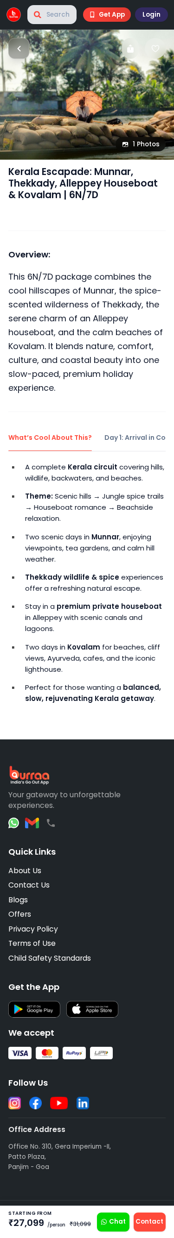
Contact (149, 1221)
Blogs (18, 899)
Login (151, 14)
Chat (117, 1221)
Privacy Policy (33, 929)
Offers (19, 914)
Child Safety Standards (49, 958)
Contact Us (29, 885)
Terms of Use (32, 943)
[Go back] (18, 48)
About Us (24, 870)
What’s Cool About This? (50, 437)
